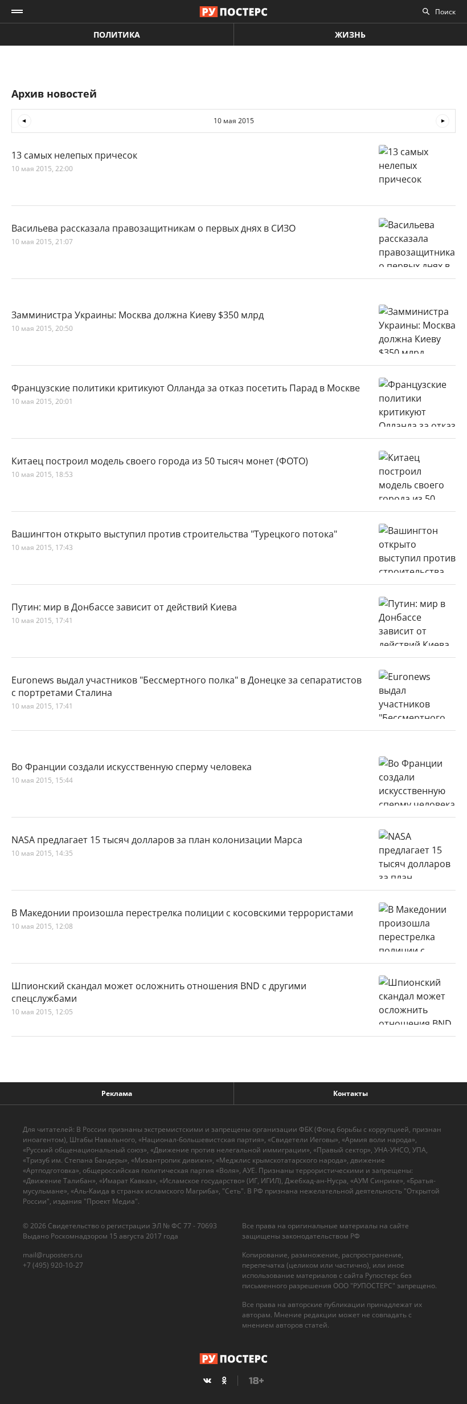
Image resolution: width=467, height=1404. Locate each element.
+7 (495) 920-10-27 (53, 1265)
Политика (116, 34)
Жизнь (350, 34)
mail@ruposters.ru (52, 1255)
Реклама (116, 1093)
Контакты (350, 1093)
